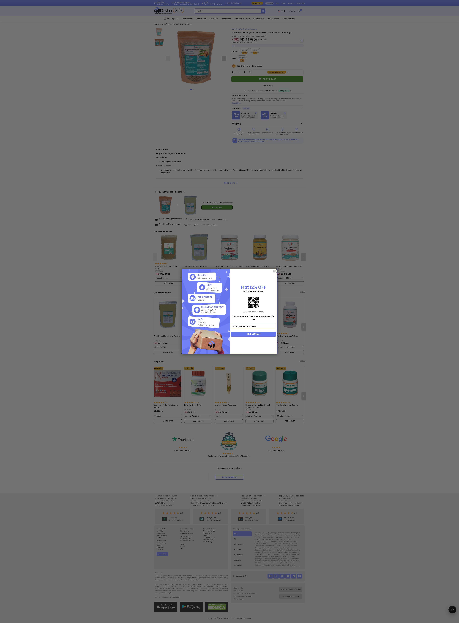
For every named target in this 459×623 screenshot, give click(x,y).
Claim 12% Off (253, 334)
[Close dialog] (275, 271)
